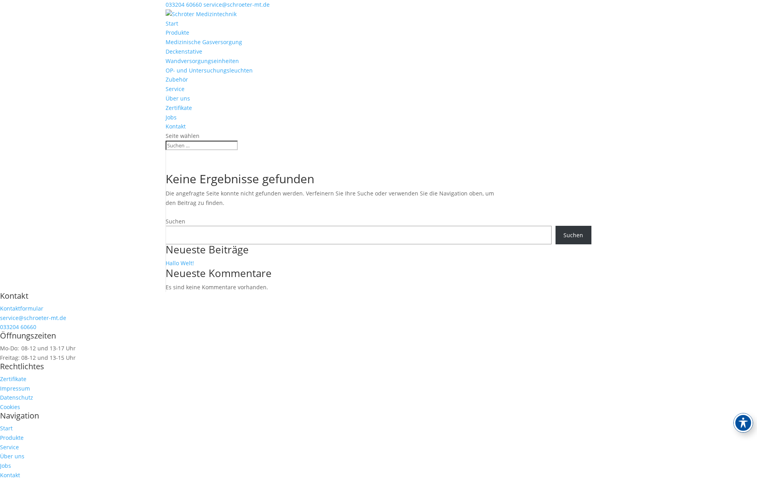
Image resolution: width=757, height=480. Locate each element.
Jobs (171, 117)
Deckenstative (184, 51)
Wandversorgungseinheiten (202, 61)
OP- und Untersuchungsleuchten (209, 70)
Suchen (175, 221)
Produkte (177, 32)
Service (175, 89)
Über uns (178, 98)
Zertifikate (179, 108)
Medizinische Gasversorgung (204, 42)
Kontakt (176, 126)
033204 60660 (184, 4)
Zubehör (177, 79)
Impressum (15, 388)
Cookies (10, 407)
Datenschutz (16, 397)
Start (172, 23)
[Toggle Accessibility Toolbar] (743, 422)
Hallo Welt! (180, 263)
